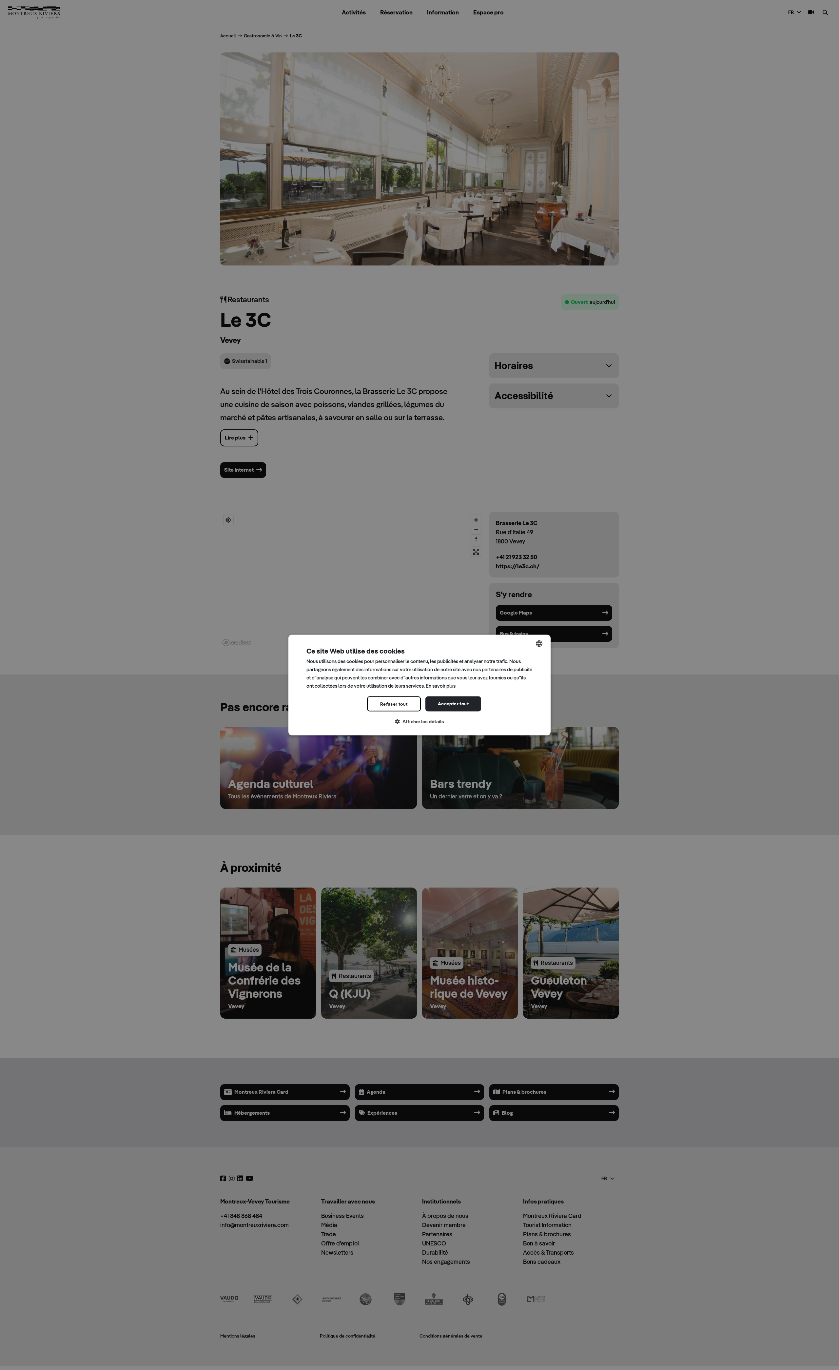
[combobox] (539, 643)
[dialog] (419, 685)
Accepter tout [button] (453, 704)
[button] (419, 722)
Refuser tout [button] (394, 704)
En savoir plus (441, 685)
